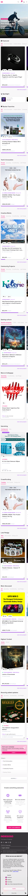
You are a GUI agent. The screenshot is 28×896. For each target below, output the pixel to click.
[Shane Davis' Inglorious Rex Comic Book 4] (13, 391)
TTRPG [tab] (14, 322)
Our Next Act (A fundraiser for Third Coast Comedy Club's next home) (12, 250)
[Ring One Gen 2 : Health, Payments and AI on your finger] (13, 58)
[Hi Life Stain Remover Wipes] (13, 444)
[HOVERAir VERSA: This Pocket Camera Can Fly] (13, 178)
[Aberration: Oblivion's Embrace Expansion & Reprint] (13, 338)
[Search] (18, 2)
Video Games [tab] (21, 322)
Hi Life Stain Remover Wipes (11, 461)
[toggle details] (24, 86)
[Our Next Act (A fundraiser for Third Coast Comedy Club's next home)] (13, 231)
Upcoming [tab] (8, 162)
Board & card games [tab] (6, 322)
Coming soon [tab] (4, 429)
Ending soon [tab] (17, 482)
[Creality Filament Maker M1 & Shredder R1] (13, 125)
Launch (13, 752)
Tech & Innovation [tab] (8, 43)
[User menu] (24, 2)
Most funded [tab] (10, 482)
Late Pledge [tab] (23, 162)
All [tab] (1, 43)
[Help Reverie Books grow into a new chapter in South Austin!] (13, 285)
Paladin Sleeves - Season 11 (11, 568)
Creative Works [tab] (17, 43)
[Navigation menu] (26, 1)
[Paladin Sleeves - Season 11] (13, 551)
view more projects (21, 89)
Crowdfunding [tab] (15, 162)
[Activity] (21, 1)
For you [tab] (3, 162)
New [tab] (10, 429)
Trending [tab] (3, 482)
